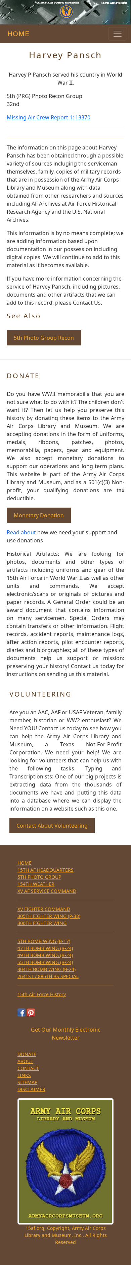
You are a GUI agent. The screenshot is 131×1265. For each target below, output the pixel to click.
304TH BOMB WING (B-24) (46, 969)
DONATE (26, 1054)
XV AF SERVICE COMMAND (46, 891)
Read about (21, 532)
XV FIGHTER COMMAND (43, 909)
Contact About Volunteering (52, 825)
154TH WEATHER (35, 884)
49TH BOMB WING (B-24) (45, 955)
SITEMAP (27, 1082)
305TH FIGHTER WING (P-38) (48, 916)
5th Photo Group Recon (44, 337)
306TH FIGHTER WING (42, 923)
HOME (17, 33)
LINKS (24, 1075)
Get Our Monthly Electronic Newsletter (65, 1033)
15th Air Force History (41, 994)
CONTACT (28, 1068)
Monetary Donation (39, 515)
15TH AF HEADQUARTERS (45, 870)
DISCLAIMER (31, 1089)
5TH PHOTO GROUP (39, 877)
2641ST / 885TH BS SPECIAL (48, 976)
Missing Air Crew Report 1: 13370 (48, 117)
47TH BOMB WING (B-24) (45, 948)
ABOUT (25, 1061)
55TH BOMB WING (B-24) (45, 962)
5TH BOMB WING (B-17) (43, 941)
